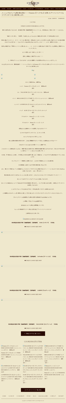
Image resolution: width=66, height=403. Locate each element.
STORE (47, 8)
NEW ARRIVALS (17, 8)
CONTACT (53, 396)
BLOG (34, 396)
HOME (3, 8)
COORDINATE (39, 8)
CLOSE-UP (11, 396)
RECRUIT (61, 396)
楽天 (33, 88)
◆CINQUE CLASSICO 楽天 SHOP (33, 226)
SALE (24, 8)
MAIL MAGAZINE (60, 8)
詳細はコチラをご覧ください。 (34, 333)
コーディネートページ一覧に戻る (33, 390)
